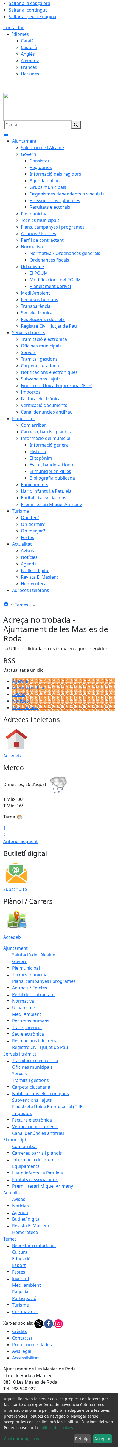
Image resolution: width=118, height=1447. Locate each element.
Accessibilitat (25, 1358)
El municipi (14, 1140)
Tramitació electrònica (35, 1060)
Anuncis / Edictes (29, 988)
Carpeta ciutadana (31, 1087)
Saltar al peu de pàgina (32, 16)
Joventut (20, 1278)
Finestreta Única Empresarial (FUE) (48, 1107)
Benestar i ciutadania (34, 1245)
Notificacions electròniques (40, 1093)
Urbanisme (23, 1008)
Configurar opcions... (23, 1438)
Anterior (12, 841)
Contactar (13, 28)
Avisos (18, 694)
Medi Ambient (26, 1014)
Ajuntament (15, 948)
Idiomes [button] (20, 34)
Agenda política (28, 688)
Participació (24, 1298)
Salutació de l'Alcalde (33, 955)
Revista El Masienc (31, 1226)
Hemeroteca (25, 1232)
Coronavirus (25, 1312)
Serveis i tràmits (19, 1054)
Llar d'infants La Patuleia (37, 1173)
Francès (29, 67)
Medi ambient (26, 1285)
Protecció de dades (32, 1345)
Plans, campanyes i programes (44, 981)
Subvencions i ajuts (32, 1100)
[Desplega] (34, 605)
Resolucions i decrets (34, 1041)
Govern (19, 961)
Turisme (20, 1305)
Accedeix (12, 756)
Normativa (23, 1001)
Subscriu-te (15, 889)
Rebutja (82, 1438)
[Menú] (6, 134)
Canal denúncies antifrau (38, 1133)
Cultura (19, 1252)
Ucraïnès (30, 74)
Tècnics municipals (31, 975)
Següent (29, 841)
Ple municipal (26, 968)
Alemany (30, 61)
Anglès (28, 54)
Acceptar (102, 1438)
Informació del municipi (36, 1160)
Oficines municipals (32, 1067)
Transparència (27, 1027)
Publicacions (25, 708)
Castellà (29, 47)
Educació (21, 1259)
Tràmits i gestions (30, 1080)
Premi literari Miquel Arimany (42, 1186)
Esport (19, 1265)
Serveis (19, 1074)
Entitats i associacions (35, 1179)
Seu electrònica (28, 1034)
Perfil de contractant (33, 994)
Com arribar (24, 1146)
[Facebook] (49, 1323)
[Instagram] (58, 1323)
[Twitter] (39, 1323)
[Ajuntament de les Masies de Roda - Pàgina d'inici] (37, 106)
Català (27, 41)
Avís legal (21, 1351)
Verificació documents (35, 1127)
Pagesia (20, 1292)
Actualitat (13, 1193)
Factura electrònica (32, 1120)
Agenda (20, 681)
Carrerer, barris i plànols (37, 1153)
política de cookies (56, 1427)
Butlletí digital (26, 1219)
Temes (22, 605)
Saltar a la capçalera (29, 3)
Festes (18, 1272)
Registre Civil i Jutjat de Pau (40, 1047)
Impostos (22, 1113)
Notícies (20, 701)
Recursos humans (30, 1021)
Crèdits (19, 1331)
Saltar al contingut (28, 10)
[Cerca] (76, 125)
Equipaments (26, 1166)
